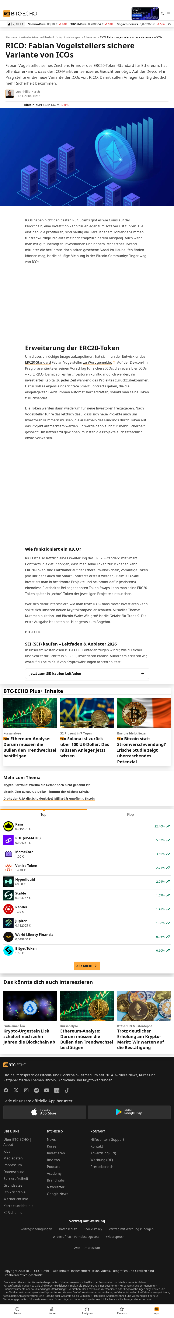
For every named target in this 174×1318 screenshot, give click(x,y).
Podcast (53, 1166)
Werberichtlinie (15, 1199)
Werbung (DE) (101, 1160)
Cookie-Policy (93, 1229)
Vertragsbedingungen (36, 1229)
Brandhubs (56, 1180)
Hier (74, 621)
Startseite (11, 37)
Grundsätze (12, 1185)
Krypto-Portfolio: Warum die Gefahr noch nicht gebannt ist (46, 785)
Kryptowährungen (69, 37)
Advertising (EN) (103, 1153)
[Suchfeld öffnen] (162, 13)
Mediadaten (13, 1158)
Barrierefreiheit (15, 1178)
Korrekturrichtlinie (18, 1205)
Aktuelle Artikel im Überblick (38, 37)
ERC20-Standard (38, 362)
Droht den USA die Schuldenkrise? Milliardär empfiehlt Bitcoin (49, 798)
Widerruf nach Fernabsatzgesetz (76, 1237)
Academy (54, 1173)
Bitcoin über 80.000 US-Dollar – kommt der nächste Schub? (46, 792)
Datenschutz (13, 1171)
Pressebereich (101, 1166)
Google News (57, 1193)
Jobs (6, 1151)
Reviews (53, 1160)
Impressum (12, 1165)
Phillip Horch (31, 92)
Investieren (56, 1153)
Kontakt (96, 1146)
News (51, 1139)
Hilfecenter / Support (107, 1139)
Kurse (51, 1146)
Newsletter (56, 1187)
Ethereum (90, 37)
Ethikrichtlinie (14, 1192)
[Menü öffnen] (168, 13)
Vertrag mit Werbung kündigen (131, 1229)
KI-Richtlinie (12, 1212)
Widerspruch (115, 1237)
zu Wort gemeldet (97, 362)
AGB (77, 1248)
